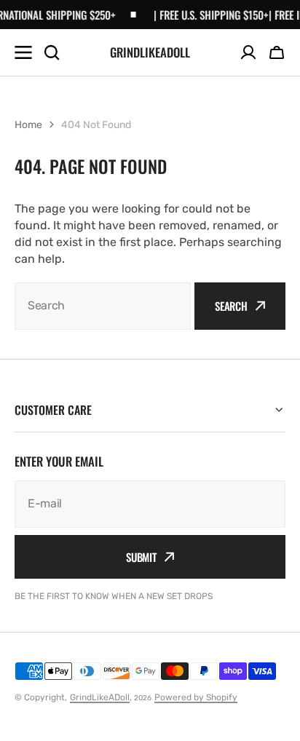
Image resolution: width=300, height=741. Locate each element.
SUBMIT (141, 557)
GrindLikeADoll (100, 697)
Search (231, 306)
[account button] (248, 52)
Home (28, 125)
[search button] (51, 52)
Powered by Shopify (195, 697)
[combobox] (103, 306)
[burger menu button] (23, 52)
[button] (276, 52)
